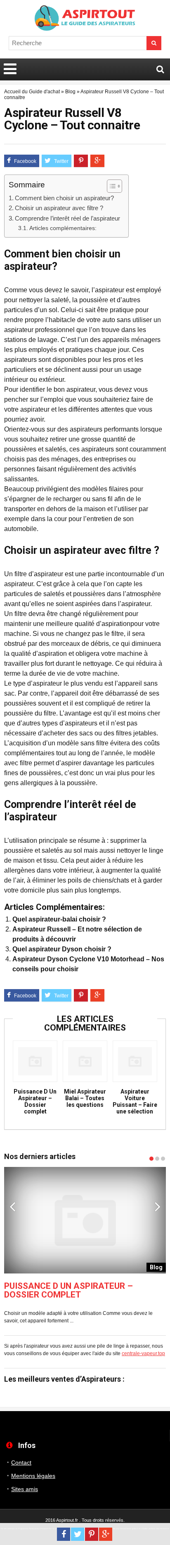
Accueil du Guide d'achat (32, 92)
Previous (12, 1206)
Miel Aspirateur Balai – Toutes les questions (85, 1098)
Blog (70, 92)
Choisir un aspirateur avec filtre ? (59, 207)
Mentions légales (33, 1475)
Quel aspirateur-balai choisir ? (59, 919)
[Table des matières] (114, 186)
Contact (21, 1462)
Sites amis (24, 1489)
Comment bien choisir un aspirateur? (64, 197)
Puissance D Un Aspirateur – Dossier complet (35, 1101)
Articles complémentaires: (63, 228)
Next (157, 1206)
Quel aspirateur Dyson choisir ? (61, 949)
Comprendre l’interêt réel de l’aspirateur (67, 218)
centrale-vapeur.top (143, 1353)
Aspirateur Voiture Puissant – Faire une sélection (135, 1101)
